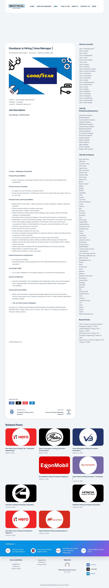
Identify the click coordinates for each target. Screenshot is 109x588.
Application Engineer (85, 115)
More (94, 6)
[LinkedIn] (32, 402)
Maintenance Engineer (86, 124)
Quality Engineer (84, 140)
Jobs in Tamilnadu (85, 93)
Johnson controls (84, 240)
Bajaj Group (83, 179)
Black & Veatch (84, 184)
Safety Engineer (84, 142)
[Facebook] (11, 402)
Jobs (55, 6)
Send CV (75, 6)
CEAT (81, 195)
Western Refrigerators (86, 314)
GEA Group (82, 220)
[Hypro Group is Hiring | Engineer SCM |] (33, 550)
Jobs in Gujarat (84, 64)
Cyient (81, 204)
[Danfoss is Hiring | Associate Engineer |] (8, 550)
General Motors (84, 224)
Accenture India (84, 164)
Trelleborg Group (84, 300)
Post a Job (65, 6)
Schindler (82, 282)
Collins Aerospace (85, 202)
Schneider (82, 285)
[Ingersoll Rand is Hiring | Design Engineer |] (54, 519)
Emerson (82, 211)
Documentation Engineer (87, 120)
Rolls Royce (83, 278)
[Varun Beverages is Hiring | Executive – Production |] (88, 437)
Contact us (85, 6)
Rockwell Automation (86, 276)
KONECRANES (83, 246)
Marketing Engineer (85, 129)
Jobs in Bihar (83, 53)
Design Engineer (84, 117)
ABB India (82, 161)
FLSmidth (82, 215)
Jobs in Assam (83, 51)
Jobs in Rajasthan (84, 91)
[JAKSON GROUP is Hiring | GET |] (83, 550)
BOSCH (81, 190)
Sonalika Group (84, 294)
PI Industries (83, 267)
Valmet (81, 307)
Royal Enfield (83, 280)
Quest (81, 269)
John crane (82, 238)
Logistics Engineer (85, 122)
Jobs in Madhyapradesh (86, 82)
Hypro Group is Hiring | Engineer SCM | (44, 550)
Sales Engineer (83, 144)
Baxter (81, 181)
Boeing (81, 188)
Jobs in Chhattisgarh (85, 55)
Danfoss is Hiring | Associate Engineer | (18, 550)
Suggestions (16, 564)
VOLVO (81, 312)
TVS (80, 303)
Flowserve (82, 213)
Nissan (81, 262)
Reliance (81, 273)
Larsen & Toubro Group (86, 249)
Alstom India (83, 172)
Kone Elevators (84, 244)
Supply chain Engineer (86, 149)
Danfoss (81, 206)
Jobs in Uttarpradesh (86, 100)
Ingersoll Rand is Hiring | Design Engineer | (53, 531)
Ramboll (81, 271)
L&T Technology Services (87, 253)
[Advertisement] (54, 25)
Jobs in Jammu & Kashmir (87, 71)
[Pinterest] (25, 402)
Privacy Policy (16, 568)
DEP (80, 208)
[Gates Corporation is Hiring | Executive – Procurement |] (54, 437)
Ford (80, 217)
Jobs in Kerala (83, 80)
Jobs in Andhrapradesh (86, 49)
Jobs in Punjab (83, 89)
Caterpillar (82, 193)
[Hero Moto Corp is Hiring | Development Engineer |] (20, 519)
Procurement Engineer (86, 133)
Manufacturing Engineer (86, 126)
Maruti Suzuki (83, 258)
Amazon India (83, 175)
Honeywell (82, 235)
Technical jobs (48, 53)
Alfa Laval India (84, 170)
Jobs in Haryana (84, 66)
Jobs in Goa (83, 62)
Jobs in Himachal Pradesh (87, 69)
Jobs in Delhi (83, 58)
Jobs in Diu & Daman (85, 60)
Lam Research (83, 251)
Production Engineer (85, 135)
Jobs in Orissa (83, 87)
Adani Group (83, 168)
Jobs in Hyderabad (85, 75)
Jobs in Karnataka (85, 78)
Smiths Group (83, 291)
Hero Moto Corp (84, 226)
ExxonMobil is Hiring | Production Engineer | (53, 476)
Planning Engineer (85, 131)
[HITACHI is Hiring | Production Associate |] (88, 493)
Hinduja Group (83, 229)
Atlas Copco (83, 177)
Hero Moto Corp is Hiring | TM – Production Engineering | (70, 550)
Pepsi (81, 264)
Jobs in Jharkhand (85, 73)
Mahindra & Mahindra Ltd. (87, 255)
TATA (80, 296)
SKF (80, 289)
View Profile (67, 572)
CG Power (82, 199)
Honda (81, 233)
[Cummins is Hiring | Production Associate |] (20, 493)
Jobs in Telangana (85, 96)
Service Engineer (84, 147)
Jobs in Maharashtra (85, 84)
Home (32, 6)
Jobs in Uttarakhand (85, 98)
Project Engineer (84, 138)
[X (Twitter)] (18, 402)
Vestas (81, 309)
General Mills (83, 222)
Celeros (81, 197)
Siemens (81, 287)
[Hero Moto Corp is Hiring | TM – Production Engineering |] (20, 437)
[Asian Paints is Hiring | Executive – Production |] (88, 465)
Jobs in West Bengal (85, 102)
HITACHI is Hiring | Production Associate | (86, 505)
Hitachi (81, 231)
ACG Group (82, 166)
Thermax (82, 298)
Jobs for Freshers (43, 6)
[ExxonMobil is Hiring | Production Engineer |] (54, 465)
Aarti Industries (84, 159)
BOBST (81, 186)
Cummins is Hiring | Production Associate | (19, 505)
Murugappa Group (85, 260)
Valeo (81, 305)
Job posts (41, 53)
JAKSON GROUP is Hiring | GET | (89, 328)
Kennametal (82, 242)
